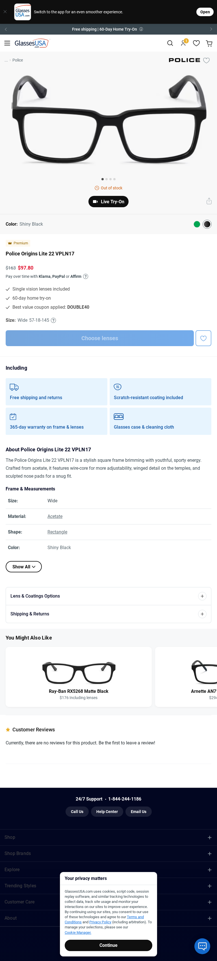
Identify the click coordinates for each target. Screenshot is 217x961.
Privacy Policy (122, 539)
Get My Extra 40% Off (109, 498)
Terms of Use (98, 539)
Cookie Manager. (78, 932)
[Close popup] (66, 416)
